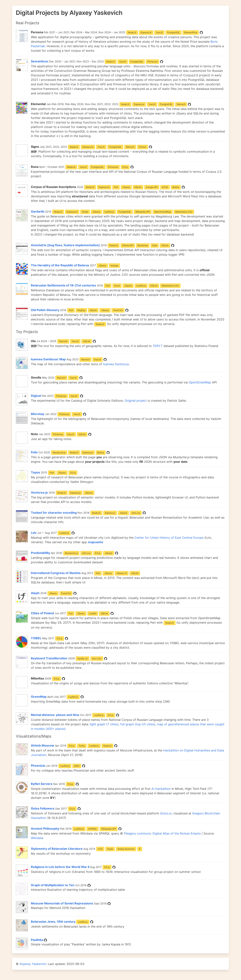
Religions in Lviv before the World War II (60, 867)
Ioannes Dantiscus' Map (48, 359)
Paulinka (37, 940)
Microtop (37, 414)
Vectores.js (39, 492)
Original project (136, 400)
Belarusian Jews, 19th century (53, 921)
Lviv (34, 533)
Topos (35, 472)
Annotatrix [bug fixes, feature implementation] (65, 245)
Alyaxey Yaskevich (33, 964)
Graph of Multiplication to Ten (52, 885)
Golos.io (166, 813)
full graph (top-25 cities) (137, 724)
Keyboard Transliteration (49, 658)
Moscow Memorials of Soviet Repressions (62, 903)
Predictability (40, 553)
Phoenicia (38, 765)
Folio (34, 452)
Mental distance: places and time (55, 715)
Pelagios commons (137, 833)
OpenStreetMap (200, 382)
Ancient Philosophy (45, 828)
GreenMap (39, 696)
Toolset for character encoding (54, 512)
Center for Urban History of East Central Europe (169, 537)
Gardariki (37, 211)
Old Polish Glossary (45, 310)
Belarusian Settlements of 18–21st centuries (63, 285)
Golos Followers (42, 808)
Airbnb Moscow (42, 745)
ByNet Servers (41, 784)
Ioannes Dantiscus (116, 364)
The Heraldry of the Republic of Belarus (60, 265)
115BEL (36, 638)
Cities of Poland (42, 613)
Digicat (36, 396)
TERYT (157, 346)
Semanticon (39, 61)
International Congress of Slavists (56, 573)
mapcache (95, 542)
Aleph (35, 593)
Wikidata (37, 838)
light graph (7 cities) (104, 724)
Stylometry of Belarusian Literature (57, 848)
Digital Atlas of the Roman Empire (177, 833)
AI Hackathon (161, 789)
